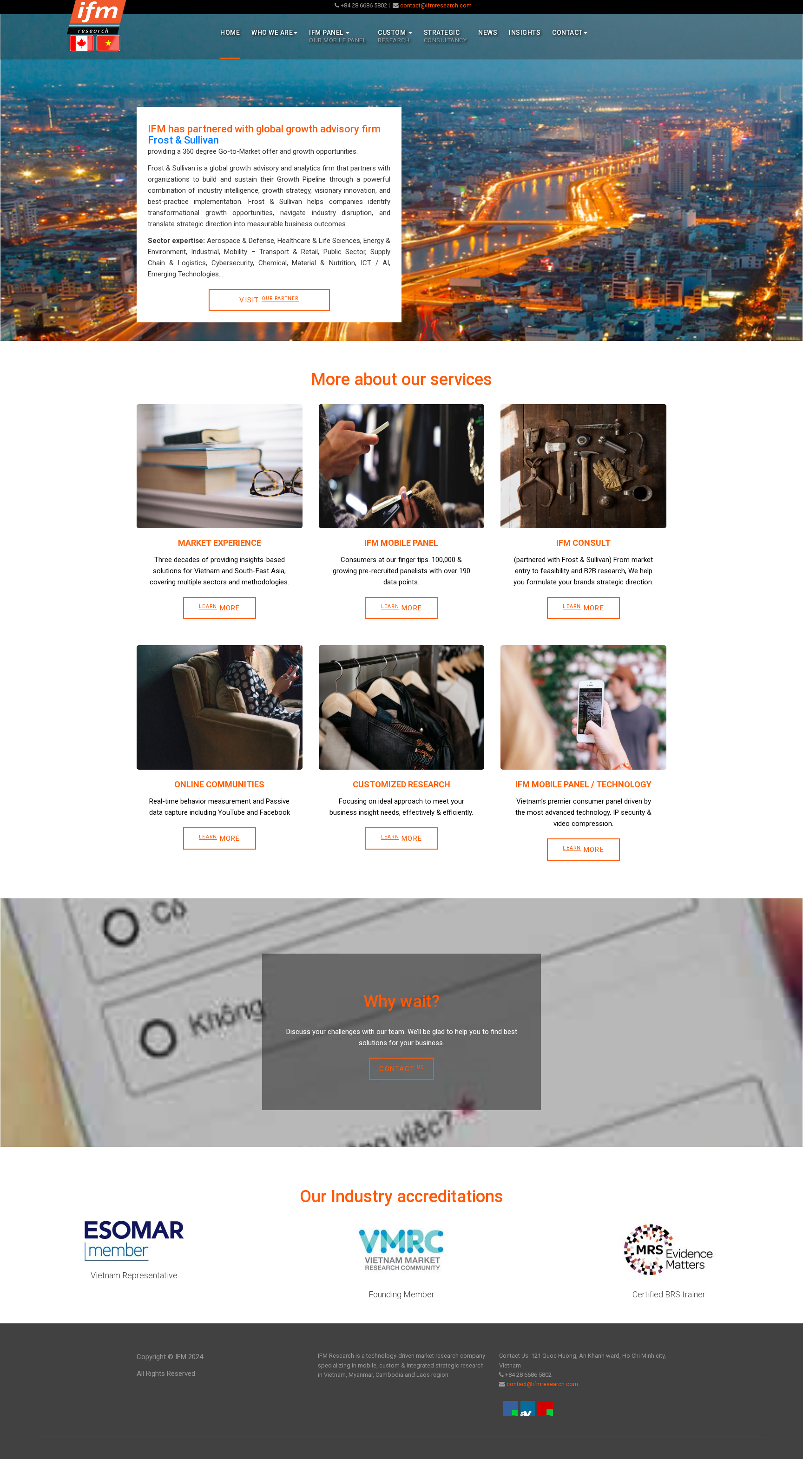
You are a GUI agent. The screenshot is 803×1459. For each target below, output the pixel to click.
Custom (393, 36)
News (487, 32)
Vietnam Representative (134, 1275)
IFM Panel (337, 36)
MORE (219, 608)
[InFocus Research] (96, 26)
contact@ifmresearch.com (435, 5)
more (583, 849)
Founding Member (401, 1294)
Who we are (272, 32)
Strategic (445, 36)
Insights (524, 32)
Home (230, 32)
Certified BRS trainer (668, 1294)
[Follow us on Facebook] (510, 1408)
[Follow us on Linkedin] (527, 1408)
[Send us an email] (545, 1408)
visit (268, 300)
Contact (567, 32)
